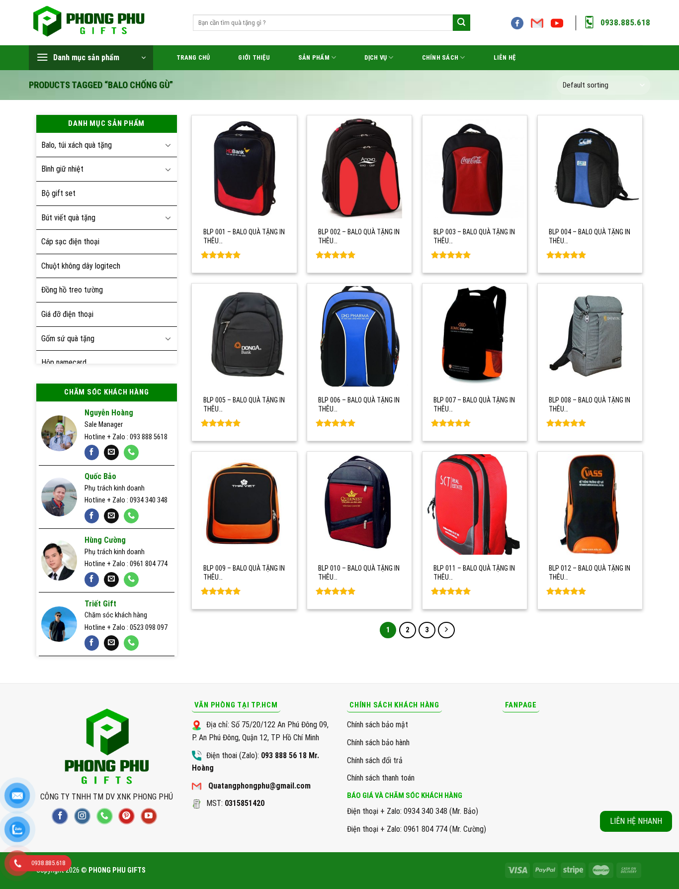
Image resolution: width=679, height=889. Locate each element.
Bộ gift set (58, 193)
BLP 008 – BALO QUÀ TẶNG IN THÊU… (589, 404)
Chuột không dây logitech (80, 266)
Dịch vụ (375, 57)
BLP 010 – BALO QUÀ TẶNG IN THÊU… (359, 572)
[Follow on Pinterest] (126, 816)
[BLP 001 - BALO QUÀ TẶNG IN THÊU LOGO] (244, 168)
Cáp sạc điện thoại (70, 241)
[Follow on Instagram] (82, 816)
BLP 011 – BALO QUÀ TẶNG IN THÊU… (474, 572)
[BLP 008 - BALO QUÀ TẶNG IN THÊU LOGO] (590, 336)
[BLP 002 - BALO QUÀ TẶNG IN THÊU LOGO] (359, 168)
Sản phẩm (314, 57)
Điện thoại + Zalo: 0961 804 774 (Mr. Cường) (416, 829)
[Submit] (461, 22)
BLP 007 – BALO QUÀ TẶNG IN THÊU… (474, 404)
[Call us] (131, 452)
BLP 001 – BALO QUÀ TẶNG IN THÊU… (244, 236)
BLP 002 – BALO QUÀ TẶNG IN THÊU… (359, 236)
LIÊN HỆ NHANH (636, 821)
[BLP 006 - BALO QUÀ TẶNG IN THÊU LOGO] (359, 336)
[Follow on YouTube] (557, 26)
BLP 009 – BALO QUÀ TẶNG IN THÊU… (244, 572)
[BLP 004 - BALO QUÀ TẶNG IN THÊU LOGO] (590, 168)
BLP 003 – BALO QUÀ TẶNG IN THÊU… (474, 236)
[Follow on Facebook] (517, 26)
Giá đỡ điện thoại (67, 314)
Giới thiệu (254, 57)
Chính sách (440, 57)
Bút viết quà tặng (68, 217)
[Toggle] (168, 145)
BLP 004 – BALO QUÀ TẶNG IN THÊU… (589, 236)
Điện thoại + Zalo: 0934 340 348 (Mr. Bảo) (412, 811)
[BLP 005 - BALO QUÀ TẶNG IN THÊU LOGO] (244, 336)
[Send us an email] (537, 26)
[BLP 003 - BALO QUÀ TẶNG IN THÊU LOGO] (474, 168)
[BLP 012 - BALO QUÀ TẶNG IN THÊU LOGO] (590, 504)
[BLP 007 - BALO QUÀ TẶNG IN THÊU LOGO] (474, 336)
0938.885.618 (625, 22)
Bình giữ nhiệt (62, 169)
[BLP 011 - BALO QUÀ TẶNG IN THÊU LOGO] (474, 504)
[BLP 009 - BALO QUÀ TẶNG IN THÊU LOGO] (244, 504)
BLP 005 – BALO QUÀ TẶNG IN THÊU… (244, 404)
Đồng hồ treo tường (72, 290)
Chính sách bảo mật (377, 724)
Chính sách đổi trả (375, 760)
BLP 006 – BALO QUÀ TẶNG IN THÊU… (359, 404)
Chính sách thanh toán (381, 778)
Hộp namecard (63, 362)
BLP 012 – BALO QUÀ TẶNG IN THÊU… (589, 572)
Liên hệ (505, 57)
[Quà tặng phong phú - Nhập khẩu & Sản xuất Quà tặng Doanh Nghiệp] (103, 22)
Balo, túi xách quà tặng (76, 145)
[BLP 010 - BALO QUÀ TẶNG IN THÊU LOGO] (359, 504)
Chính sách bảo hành (378, 742)
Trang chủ (193, 57)
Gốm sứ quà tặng (67, 338)
